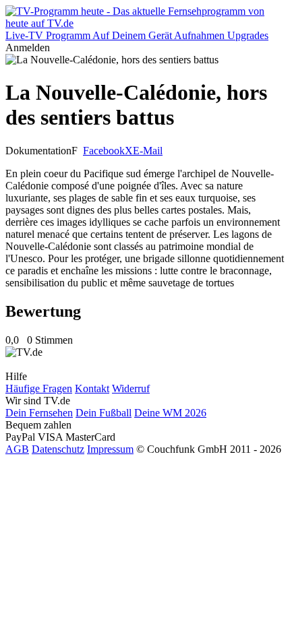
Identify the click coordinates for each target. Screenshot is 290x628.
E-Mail (148, 150)
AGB (17, 449)
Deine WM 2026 (170, 412)
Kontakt (92, 388)
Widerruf (131, 388)
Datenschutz (58, 449)
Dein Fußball (104, 412)
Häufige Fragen (38, 388)
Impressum (110, 449)
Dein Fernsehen (39, 412)
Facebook (104, 150)
